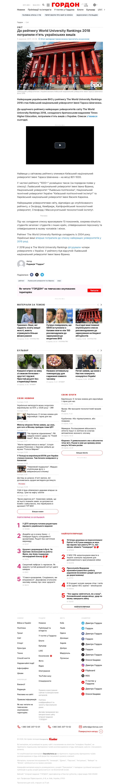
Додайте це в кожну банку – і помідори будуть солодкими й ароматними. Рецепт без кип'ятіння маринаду (38, 537)
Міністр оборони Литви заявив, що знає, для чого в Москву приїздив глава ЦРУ (36, 426)
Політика (21, 628)
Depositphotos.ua (49, 754)
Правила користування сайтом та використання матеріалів (48, 692)
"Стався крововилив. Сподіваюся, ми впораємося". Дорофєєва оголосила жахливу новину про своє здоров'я (39, 579)
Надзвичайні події (25, 663)
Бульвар (90, 9)
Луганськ (64, 658)
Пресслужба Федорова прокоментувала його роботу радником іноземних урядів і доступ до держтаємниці (84, 571)
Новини (21, 9)
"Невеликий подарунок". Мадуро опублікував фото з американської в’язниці (42, 469)
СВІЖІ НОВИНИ (25, 398)
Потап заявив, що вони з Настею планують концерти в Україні (88, 373)
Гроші (20, 633)
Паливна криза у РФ (31, 15)
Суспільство (34, 339)
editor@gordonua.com (93, 727)
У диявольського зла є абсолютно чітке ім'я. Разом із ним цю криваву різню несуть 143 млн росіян (82, 442)
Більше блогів (82, 453)
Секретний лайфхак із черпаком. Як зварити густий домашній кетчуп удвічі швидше (40, 566)
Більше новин (37, 511)
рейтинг (21, 281)
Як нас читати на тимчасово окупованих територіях (25, 708)
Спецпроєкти (45, 681)
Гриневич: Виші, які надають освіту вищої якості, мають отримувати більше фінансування (28, 330)
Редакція (21, 689)
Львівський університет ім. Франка (41, 281)
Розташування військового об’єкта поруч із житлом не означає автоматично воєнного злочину (78, 430)
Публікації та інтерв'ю (39, 9)
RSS (87, 676)
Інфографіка (22, 668)
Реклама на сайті (25, 694)
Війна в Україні (24, 623)
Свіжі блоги (68, 395)
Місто (62, 618)
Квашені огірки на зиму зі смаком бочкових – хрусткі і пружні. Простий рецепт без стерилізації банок (29, 376)
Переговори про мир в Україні (59, 15)
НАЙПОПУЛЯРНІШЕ (72, 533)
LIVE (41, 651)
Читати (94, 290)
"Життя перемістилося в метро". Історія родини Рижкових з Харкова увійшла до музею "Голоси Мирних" (35, 446)
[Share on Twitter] (37, 275)
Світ (27, 22)
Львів (62, 628)
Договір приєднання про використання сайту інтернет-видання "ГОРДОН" (48, 715)
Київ (62, 623)
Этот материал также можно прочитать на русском (65, 39)
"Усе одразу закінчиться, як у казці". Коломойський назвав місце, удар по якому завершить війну (84, 596)
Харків (63, 643)
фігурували (74, 247)
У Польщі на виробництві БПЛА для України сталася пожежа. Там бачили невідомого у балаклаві (37, 457)
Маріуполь (65, 653)
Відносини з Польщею (87, 15)
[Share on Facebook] (31, 275)
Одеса (63, 633)
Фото (41, 661)
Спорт (20, 643)
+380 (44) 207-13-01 (30, 727)
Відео (41, 666)
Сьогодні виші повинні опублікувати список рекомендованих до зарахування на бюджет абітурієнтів (88, 330)
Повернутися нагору (88, 731)
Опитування (44, 671)
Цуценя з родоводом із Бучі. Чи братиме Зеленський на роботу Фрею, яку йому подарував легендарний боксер (37, 553)
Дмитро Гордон (93, 623)
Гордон (20, 22)
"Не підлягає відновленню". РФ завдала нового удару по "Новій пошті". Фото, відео (42, 435)
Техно (20, 653)
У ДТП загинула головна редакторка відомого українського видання (39, 524)
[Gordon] (65, 5)
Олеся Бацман (93, 660)
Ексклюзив (44, 656)
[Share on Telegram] (42, 275)
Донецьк (64, 638)
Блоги (80, 9)
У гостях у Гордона (64, 9)
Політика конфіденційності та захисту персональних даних (48, 703)
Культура (21, 648)
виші (59, 281)
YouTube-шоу (45, 676)
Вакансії (21, 684)
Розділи (42, 618)
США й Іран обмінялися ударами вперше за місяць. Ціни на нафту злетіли (37, 491)
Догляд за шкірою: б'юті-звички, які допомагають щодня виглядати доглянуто (36, 479)
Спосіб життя (23, 658)
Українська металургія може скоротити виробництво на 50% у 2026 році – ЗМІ (35, 406)
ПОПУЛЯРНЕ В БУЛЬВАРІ (31, 517)
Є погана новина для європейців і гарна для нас (42, 415)
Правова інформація (26, 699)
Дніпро (63, 648)
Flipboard (90, 670)
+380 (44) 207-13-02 (61, 727)
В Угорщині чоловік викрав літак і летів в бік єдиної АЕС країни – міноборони (85, 584)
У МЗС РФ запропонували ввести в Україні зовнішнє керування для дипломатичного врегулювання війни (84, 557)
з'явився (92, 116)
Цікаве (20, 673)
